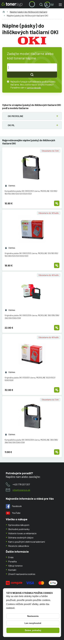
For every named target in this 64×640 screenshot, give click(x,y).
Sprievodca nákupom (18, 524)
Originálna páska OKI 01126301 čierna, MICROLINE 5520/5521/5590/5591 (30, 378)
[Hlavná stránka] (11, 5)
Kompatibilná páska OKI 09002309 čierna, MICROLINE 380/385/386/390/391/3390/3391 (31, 441)
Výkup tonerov (15, 565)
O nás (11, 557)
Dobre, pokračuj (33, 630)
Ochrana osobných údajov (20, 537)
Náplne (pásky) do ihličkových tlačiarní (28, 11)
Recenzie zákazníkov (18, 545)
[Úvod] (3, 11)
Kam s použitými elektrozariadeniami (26, 541)
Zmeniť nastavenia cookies (21, 574)
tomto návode (34, 87)
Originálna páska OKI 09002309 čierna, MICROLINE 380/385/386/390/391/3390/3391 (32, 316)
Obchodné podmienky (18, 529)
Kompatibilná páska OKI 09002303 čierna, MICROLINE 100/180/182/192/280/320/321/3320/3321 (31, 192)
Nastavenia (33, 616)
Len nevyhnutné (33, 623)
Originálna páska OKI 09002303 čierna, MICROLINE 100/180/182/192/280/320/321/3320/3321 (31, 254)
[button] (41, 4)
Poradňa (12, 561)
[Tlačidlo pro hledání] (32, 75)
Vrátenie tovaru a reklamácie (22, 533)
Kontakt (12, 569)
